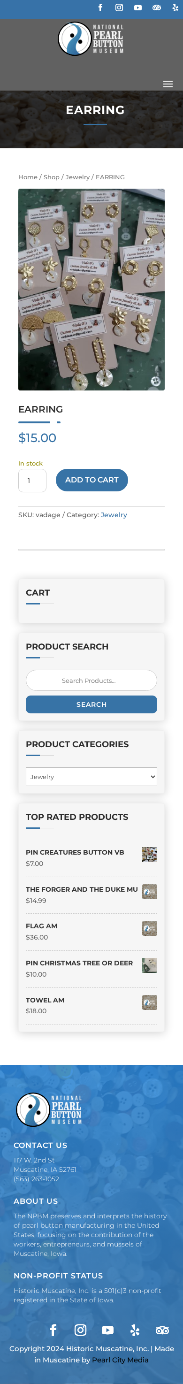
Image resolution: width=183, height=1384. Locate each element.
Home (28, 177)
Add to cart (92, 479)
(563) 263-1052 (36, 1179)
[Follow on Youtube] (137, 7)
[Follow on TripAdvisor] (156, 7)
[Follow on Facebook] (100, 7)
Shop (52, 177)
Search (91, 704)
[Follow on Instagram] (119, 7)
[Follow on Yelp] (175, 7)
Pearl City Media (120, 1359)
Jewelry (78, 177)
